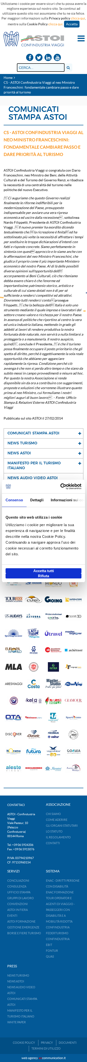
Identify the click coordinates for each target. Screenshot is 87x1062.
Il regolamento (58, 837)
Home (8, 78)
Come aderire (56, 819)
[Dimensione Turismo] (34, 717)
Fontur (52, 950)
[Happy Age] (53, 717)
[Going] (53, 599)
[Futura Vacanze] (34, 751)
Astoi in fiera (17, 909)
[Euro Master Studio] (53, 683)
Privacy (47, 1042)
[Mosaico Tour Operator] (53, 768)
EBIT (49, 944)
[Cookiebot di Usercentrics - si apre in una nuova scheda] (61, 486)
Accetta (72, 24)
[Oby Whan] (34, 650)
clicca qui (78, 18)
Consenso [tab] (14, 500)
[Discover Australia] (13, 734)
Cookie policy (24, 1042)
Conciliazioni (18, 880)
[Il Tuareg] (34, 599)
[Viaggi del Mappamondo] (53, 582)
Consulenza (16, 886)
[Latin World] (53, 700)
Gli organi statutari (62, 825)
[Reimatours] (34, 667)
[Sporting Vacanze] (13, 633)
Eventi (12, 915)
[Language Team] (73, 667)
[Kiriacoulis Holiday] (13, 700)
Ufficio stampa (18, 892)
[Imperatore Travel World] (73, 599)
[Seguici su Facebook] (29, 58)
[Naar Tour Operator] (73, 616)
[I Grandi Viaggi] (73, 683)
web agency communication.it (44, 1058)
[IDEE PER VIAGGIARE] (34, 582)
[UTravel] (53, 633)
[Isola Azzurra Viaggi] (34, 616)
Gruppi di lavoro (20, 898)
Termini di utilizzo (46, 1048)
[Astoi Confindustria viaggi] (34, 38)
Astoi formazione (21, 921)
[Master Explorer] (73, 633)
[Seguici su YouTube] (57, 58)
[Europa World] (13, 650)
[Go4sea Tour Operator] (73, 751)
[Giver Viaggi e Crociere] (53, 667)
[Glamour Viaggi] (73, 700)
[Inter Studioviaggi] (53, 616)
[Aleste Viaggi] (13, 768)
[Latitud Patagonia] (34, 633)
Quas (50, 956)
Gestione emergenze (23, 927)
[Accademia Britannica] (53, 650)
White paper (16, 1022)
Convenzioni (17, 904)
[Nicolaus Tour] (53, 734)
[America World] (73, 768)
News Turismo (18, 975)
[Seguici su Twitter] (39, 58)
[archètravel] (73, 650)
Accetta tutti (43, 571)
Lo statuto (54, 831)
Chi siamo (53, 813)
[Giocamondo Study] (13, 582)
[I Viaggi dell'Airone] (53, 751)
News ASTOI (15, 981)
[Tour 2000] (13, 599)
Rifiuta (43, 576)
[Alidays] (13, 616)
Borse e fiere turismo (24, 933)
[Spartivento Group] (73, 717)
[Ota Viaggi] (13, 717)
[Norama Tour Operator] (13, 751)
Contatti (53, 843)
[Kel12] (34, 700)
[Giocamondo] (34, 768)
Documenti (68, 1042)
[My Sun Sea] (73, 582)
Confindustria (58, 927)
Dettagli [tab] (37, 500)
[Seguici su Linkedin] (48, 58)
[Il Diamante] (34, 734)
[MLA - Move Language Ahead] (13, 667)
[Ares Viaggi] (13, 683)
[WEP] (73, 734)
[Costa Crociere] (34, 683)
